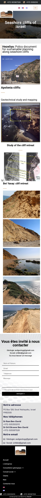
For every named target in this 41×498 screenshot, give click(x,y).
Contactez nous (9, 483)
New (4, 480)
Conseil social (8, 472)
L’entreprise (7, 464)
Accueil (5, 460)
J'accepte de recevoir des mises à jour (18, 390)
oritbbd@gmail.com (23, 353)
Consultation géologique (12, 468)
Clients (5, 476)
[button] (35, 8)
